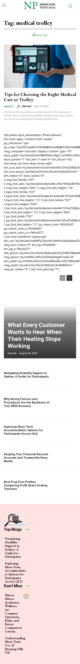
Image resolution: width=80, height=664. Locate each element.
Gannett (12, 353)
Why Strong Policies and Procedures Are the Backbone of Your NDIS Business (27, 402)
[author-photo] (19, 106)
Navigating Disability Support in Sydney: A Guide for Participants (26, 374)
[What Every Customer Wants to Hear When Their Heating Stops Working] (40, 314)
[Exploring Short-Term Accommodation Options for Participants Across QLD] (65, 430)
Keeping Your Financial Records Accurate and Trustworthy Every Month (26, 457)
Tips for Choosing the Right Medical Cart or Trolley (40, 96)
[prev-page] (62, 278)
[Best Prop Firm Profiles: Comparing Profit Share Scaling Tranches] (65, 485)
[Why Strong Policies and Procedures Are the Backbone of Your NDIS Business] (65, 402)
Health (9, 106)
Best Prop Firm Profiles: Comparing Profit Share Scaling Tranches (25, 485)
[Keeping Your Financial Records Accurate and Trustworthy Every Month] (65, 458)
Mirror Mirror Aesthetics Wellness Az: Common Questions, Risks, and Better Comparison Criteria (13, 613)
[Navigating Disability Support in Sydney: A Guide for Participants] (65, 375)
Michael (26, 106)
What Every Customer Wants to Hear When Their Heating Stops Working (36, 335)
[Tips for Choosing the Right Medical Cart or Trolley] (40, 66)
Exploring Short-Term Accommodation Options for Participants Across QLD (23, 430)
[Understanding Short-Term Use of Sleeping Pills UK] (29, 639)
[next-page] (69, 278)
